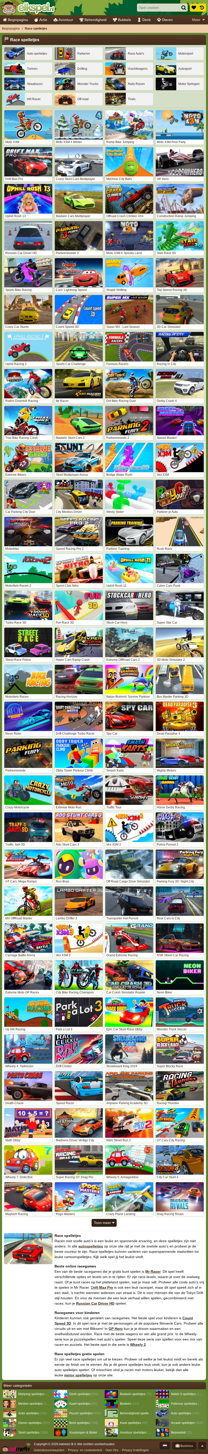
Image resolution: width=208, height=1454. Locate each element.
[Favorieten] (194, 8)
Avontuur (66, 20)
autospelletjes (90, 1246)
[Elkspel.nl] (28, 7)
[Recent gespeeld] (202, 8)
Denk (146, 20)
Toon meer (103, 1223)
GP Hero (116, 1329)
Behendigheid (95, 20)
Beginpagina (18, 20)
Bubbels (124, 20)
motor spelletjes (78, 1375)
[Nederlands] (165, 1445)
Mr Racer (153, 1271)
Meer (196, 20)
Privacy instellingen (135, 1450)
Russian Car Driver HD (95, 1303)
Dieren (167, 20)
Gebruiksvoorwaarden (49, 1450)
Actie (43, 20)
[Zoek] (184, 8)
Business (186, 1446)
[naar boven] (202, 1445)
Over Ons (112, 1450)
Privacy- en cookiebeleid (85, 1450)
